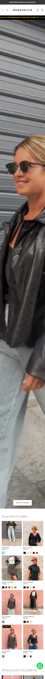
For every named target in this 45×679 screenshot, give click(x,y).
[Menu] (2, 9)
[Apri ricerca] (7, 10)
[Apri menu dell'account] (37, 10)
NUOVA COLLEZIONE (22, 503)
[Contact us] (40, 666)
